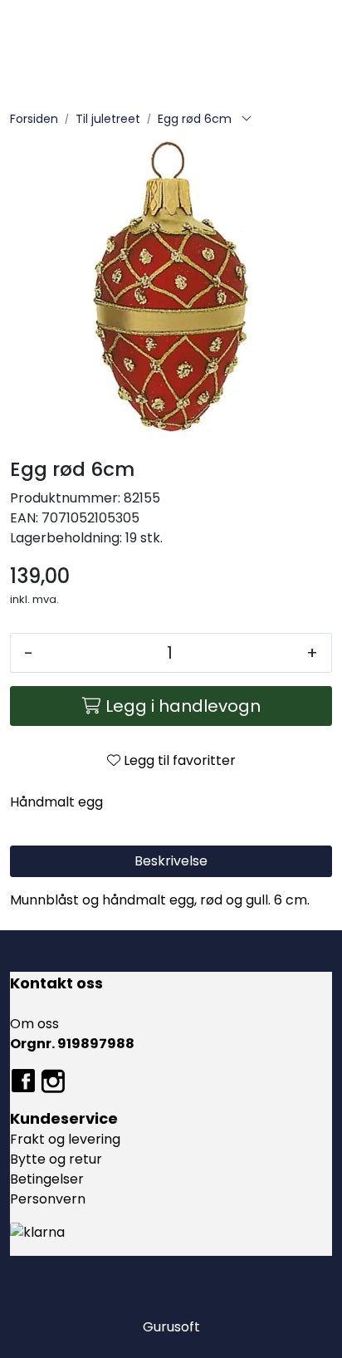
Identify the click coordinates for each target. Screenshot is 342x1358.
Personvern (48, 1198)
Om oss (34, 1023)
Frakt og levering (65, 1139)
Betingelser (47, 1179)
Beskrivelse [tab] (171, 860)
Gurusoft (171, 1326)
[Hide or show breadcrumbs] (246, 119)
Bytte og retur (56, 1159)
